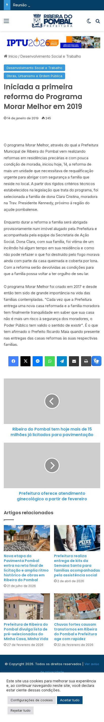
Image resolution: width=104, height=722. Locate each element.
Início (12, 56)
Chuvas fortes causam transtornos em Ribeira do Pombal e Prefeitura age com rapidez (75, 631)
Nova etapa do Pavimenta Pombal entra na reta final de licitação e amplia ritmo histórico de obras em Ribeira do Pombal (26, 567)
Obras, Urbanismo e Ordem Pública (34, 76)
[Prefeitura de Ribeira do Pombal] (52, 21)
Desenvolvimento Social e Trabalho (50, 56)
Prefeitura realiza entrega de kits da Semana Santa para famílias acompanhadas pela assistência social (77, 565)
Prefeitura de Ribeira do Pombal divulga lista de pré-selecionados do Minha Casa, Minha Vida (26, 631)
